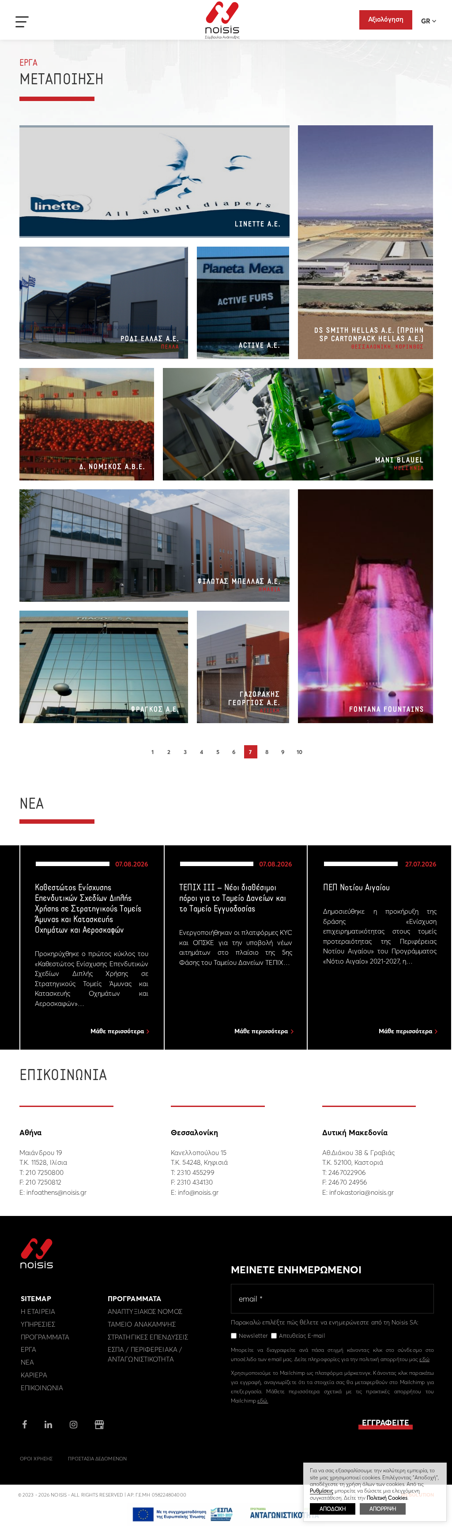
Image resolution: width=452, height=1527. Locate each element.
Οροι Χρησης (36, 1459)
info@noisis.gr (198, 1192)
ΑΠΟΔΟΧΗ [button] (333, 1508)
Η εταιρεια (38, 1311)
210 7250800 (45, 1172)
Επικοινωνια (42, 1388)
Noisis (222, 20)
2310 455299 (196, 1172)
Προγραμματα (45, 1337)
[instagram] (73, 1425)
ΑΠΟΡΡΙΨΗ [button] (382, 1508)
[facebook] (24, 1425)
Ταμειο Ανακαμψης (142, 1324)
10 (299, 751)
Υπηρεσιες (38, 1324)
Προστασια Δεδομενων (97, 1459)
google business (99, 1424)
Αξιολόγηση (385, 19)
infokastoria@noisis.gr (361, 1192)
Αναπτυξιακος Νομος (145, 1311)
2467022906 (347, 1172)
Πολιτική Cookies (387, 1497)
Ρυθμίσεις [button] (321, 1490)
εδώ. (262, 1400)
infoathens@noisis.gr (56, 1192)
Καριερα (34, 1375)
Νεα (27, 1362)
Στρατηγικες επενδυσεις (148, 1337)
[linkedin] (48, 1425)
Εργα (28, 1349)
